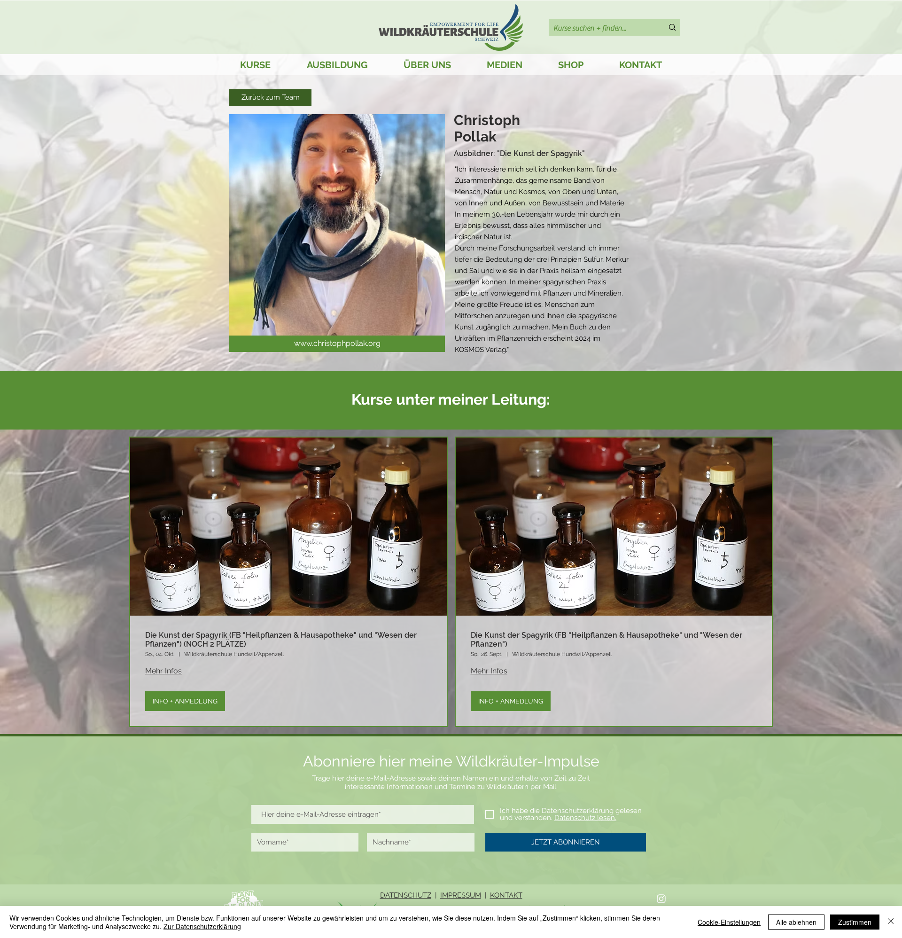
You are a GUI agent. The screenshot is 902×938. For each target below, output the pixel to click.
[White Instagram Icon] (661, 899)
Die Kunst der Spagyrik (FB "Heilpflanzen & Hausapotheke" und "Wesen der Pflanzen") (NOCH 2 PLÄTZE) (281, 640)
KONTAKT (506, 895)
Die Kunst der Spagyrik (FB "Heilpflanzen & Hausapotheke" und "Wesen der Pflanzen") (606, 640)
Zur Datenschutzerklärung (202, 926)
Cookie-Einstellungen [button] (729, 922)
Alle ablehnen (796, 922)
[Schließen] (890, 922)
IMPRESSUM (460, 895)
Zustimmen (854, 922)
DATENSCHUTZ (405, 895)
